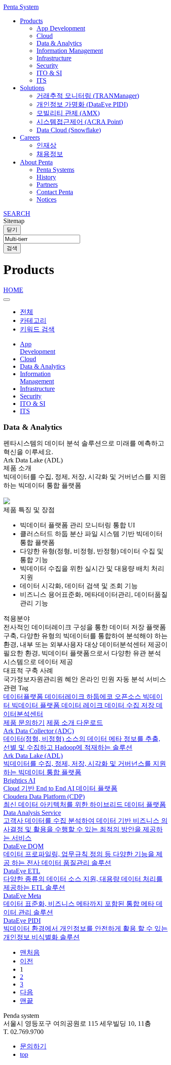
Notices (46, 199)
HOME (13, 289)
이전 (26, 961)
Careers (30, 137)
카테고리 (33, 320)
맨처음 (30, 952)
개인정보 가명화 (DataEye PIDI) (82, 104)
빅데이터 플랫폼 (36, 705)
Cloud (45, 35)
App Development (61, 28)
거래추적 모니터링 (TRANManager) (88, 95)
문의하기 (33, 1046)
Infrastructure (54, 58)
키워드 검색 (37, 329)
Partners (47, 184)
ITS (41, 80)
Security (47, 65)
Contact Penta (55, 191)
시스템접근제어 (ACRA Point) (80, 121)
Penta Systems (55, 169)
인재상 (46, 145)
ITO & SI (49, 72)
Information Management (70, 50)
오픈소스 (129, 696)
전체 (26, 311)
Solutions (32, 87)
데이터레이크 (65, 696)
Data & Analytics (59, 43)
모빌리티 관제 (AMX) (68, 113)
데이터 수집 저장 (130, 705)
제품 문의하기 (24, 722)
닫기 (12, 229)
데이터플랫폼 (24, 696)
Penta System (21, 6)
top (24, 1054)
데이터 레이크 (83, 705)
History (46, 177)
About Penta (36, 162)
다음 (26, 992)
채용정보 (50, 153)
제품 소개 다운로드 (74, 722)
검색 (12, 248)
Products (31, 20)
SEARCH (16, 213)
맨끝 (26, 1000)
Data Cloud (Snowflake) (69, 129)
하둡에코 (100, 696)
